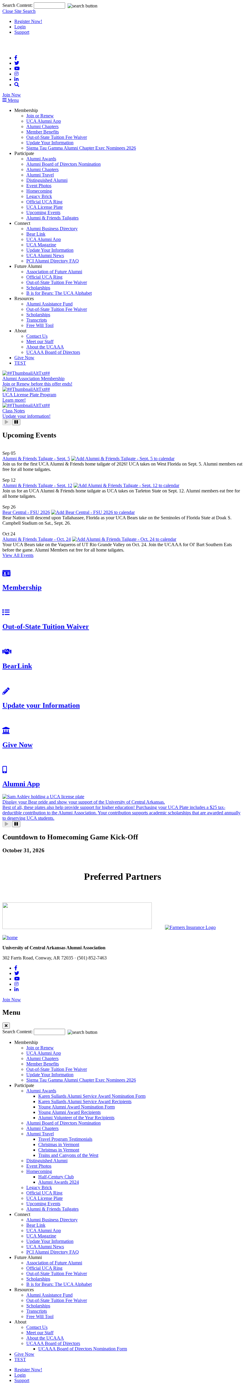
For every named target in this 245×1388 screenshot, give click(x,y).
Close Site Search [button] (19, 11)
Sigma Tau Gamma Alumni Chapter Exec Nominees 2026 (81, 148)
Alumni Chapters (42, 126)
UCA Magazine (41, 244)
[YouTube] (17, 68)
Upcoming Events (43, 212)
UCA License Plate (44, 207)
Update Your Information (50, 142)
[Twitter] (16, 63)
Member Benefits (42, 131)
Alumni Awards (41, 158)
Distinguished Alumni (47, 180)
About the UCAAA (45, 346)
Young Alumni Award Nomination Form (76, 1106)
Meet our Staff (39, 341)
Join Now (11, 94)
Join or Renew (40, 115)
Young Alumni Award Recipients (69, 1112)
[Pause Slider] (16, 422)
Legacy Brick (39, 196)
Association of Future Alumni (54, 271)
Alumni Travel (40, 174)
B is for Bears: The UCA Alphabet (59, 293)
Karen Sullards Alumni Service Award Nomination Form (92, 1096)
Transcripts (36, 320)
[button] (16, 84)
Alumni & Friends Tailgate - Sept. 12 (37, 485)
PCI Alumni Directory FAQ (52, 260)
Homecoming (39, 191)
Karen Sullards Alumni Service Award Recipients (84, 1101)
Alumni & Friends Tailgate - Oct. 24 (36, 539)
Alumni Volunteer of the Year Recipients (76, 1117)
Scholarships (38, 287)
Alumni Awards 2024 (58, 1182)
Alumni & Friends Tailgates (52, 217)
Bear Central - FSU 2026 (26, 512)
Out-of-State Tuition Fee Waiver (56, 137)
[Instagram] (16, 73)
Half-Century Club (56, 1176)
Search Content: (18, 5)
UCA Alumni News (45, 255)
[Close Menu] (6, 1025)
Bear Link (35, 234)
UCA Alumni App (43, 121)
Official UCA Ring (44, 201)
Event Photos (38, 185)
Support (21, 32)
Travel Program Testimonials (65, 1139)
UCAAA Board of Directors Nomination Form (82, 1348)
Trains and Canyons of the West (68, 1155)
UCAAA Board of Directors (53, 352)
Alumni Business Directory (52, 228)
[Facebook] (15, 57)
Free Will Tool (39, 325)
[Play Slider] (6, 422)
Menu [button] (13, 100)
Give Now (24, 357)
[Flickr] (16, 79)
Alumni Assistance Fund (49, 303)
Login (20, 26)
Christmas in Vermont (58, 1144)
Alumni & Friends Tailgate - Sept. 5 (36, 458)
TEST (20, 363)
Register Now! (28, 21)
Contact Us (37, 336)
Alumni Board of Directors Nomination (63, 164)
